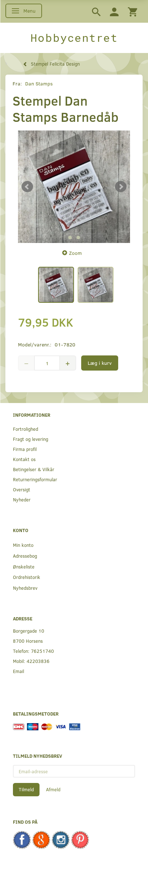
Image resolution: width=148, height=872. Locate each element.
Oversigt (21, 489)
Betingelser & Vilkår (33, 469)
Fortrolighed (25, 429)
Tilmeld (26, 789)
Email (18, 671)
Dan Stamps (39, 83)
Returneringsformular (35, 479)
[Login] (114, 11)
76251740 (42, 651)
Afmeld (53, 789)
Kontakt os (24, 459)
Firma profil (25, 449)
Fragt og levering (30, 439)
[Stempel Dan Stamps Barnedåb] (74, 186)
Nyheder (22, 499)
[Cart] (132, 11)
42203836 (38, 661)
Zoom (75, 252)
